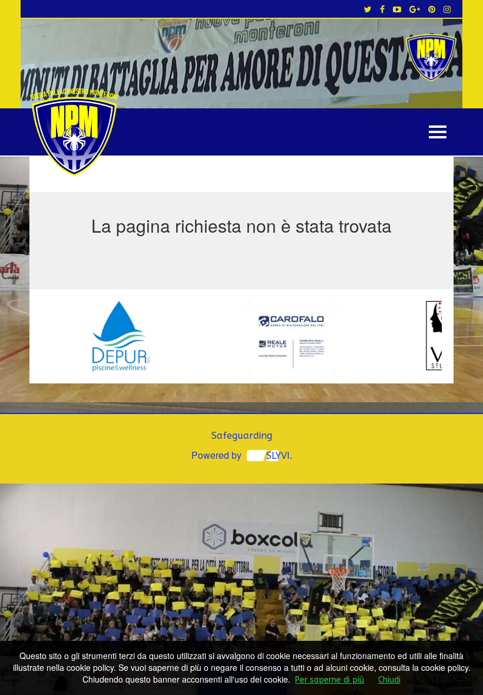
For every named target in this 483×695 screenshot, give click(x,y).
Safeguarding (241, 435)
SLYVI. (279, 455)
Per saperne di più (329, 680)
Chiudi (389, 680)
